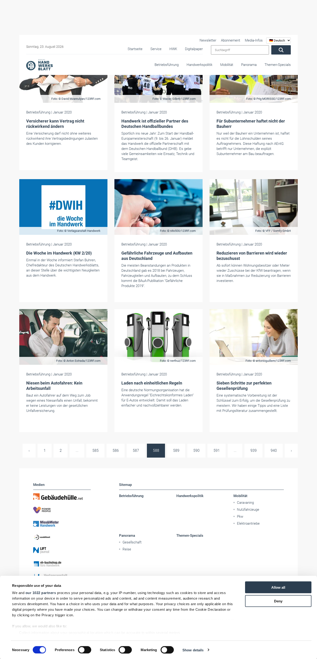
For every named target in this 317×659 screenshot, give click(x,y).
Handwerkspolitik (199, 65)
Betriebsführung (167, 65)
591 (216, 450)
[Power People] (62, 510)
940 (274, 450)
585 (95, 450)
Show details (193, 650)
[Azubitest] (62, 537)
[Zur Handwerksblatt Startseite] (39, 64)
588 (156, 450)
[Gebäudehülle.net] (62, 496)
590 (196, 450)
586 (116, 450)
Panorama (249, 65)
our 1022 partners (41, 593)
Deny (278, 601)
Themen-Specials (278, 65)
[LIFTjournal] (62, 550)
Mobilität (226, 65)
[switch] (84, 649)
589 (176, 450)
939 (253, 450)
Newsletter (208, 40)
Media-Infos (254, 40)
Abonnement (230, 40)
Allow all (278, 587)
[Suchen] (281, 50)
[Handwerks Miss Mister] (62, 523)
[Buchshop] (62, 564)
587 (136, 450)
